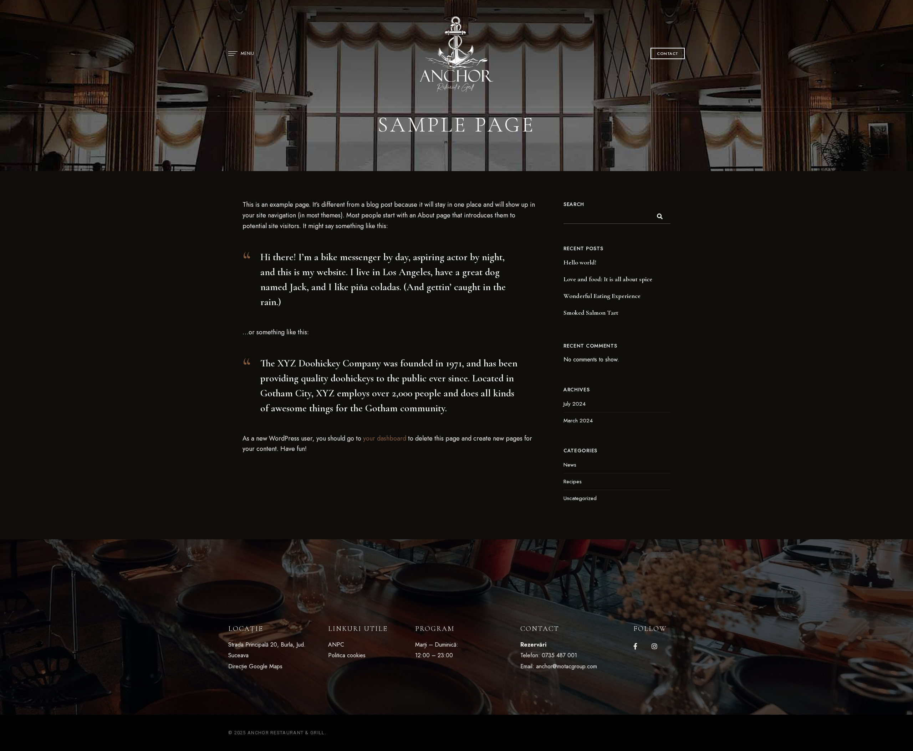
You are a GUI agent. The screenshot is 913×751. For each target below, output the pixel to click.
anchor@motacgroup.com (566, 666)
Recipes (572, 481)
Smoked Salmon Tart (590, 313)
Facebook (635, 646)
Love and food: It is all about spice (607, 279)
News (569, 465)
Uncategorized (580, 498)
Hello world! (579, 262)
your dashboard (384, 438)
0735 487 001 (559, 655)
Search (573, 204)
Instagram (654, 646)
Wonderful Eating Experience (602, 296)
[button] (668, 53)
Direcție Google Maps (255, 666)
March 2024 (578, 421)
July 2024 (574, 404)
